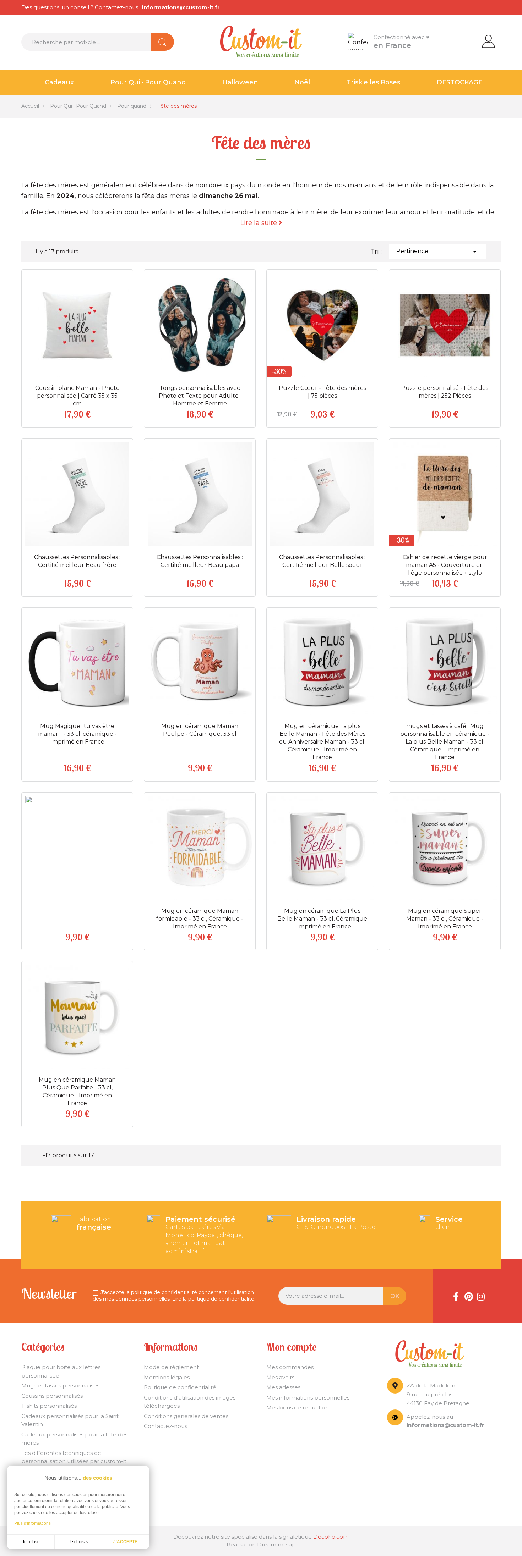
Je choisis (78, 1541)
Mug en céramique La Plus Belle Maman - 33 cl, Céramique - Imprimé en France (322, 918)
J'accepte (125, 1541)
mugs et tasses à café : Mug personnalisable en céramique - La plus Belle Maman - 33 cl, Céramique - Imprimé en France (444, 742)
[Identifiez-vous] (488, 41)
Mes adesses (283, 1387)
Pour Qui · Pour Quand (148, 82)
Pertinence (437, 251)
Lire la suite (259, 223)
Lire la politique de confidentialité (213, 1299)
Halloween (240, 82)
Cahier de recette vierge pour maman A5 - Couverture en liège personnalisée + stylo (445, 565)
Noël (302, 82)
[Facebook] (456, 1296)
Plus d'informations (32, 1523)
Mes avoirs (280, 1377)
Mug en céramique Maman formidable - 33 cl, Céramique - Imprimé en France (199, 918)
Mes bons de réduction (297, 1407)
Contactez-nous (165, 1426)
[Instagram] (480, 1296)
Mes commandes (290, 1367)
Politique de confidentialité (180, 1387)
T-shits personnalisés (49, 1405)
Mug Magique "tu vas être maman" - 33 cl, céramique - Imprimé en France (77, 734)
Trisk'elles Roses (373, 82)
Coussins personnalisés (52, 1395)
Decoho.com (331, 1536)
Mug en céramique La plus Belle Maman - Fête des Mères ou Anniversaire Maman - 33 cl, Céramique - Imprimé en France (322, 742)
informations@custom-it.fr (181, 7)
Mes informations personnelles (307, 1397)
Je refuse (31, 1541)
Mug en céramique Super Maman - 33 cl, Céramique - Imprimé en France (444, 918)
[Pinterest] (468, 1296)
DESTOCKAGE (460, 82)
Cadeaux (59, 82)
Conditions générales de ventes (186, 1416)
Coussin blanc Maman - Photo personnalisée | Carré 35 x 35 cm (77, 396)
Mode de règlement (171, 1367)
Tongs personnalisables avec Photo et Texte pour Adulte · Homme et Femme (200, 396)
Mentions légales (167, 1377)
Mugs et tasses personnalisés (60, 1385)
